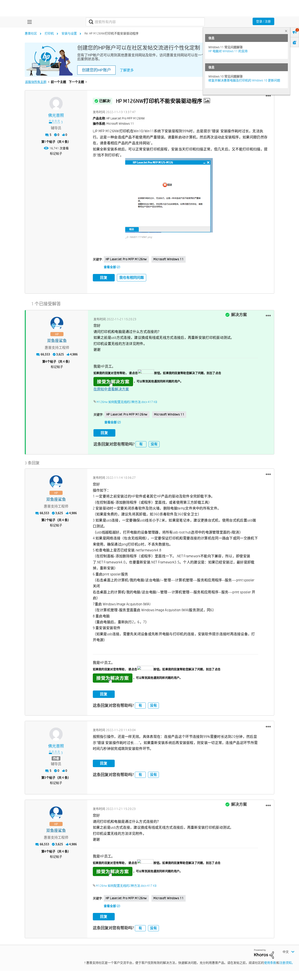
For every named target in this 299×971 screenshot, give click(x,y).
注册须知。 (287, 963)
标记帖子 (56, 153)
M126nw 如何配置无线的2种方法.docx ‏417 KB (127, 402)
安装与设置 (69, 33)
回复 (103, 277)
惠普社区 (31, 33)
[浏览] (28, 21)
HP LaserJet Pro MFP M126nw (126, 259)
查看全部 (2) (112, 267)
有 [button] (141, 444)
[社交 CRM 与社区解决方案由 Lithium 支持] (264, 954)
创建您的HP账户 (96, 70)
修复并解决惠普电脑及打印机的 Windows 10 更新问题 (244, 80)
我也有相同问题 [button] (131, 277)
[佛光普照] (56, 103)
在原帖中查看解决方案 (111, 389)
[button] (268, 95)
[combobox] (145, 21)
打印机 (49, 33)
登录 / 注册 (263, 21)
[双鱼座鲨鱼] (56, 323)
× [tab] (286, 31)
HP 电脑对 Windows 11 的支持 (228, 51)
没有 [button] (154, 444)
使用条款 (270, 963)
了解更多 (127, 70)
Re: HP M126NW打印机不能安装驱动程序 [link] (111, 33)
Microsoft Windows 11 (168, 259)
